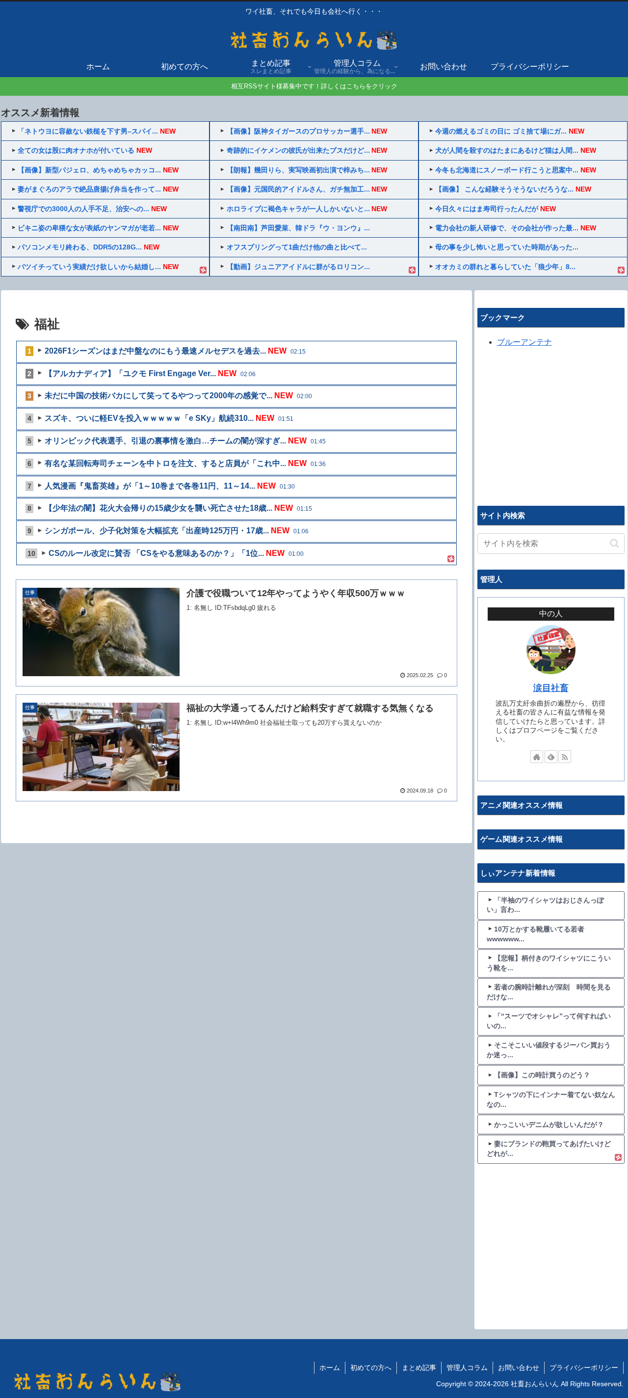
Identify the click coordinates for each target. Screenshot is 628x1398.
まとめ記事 (419, 1367)
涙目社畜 (551, 688)
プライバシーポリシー (584, 1367)
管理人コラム (467, 1367)
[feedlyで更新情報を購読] (551, 756)
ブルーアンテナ (524, 342)
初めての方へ (371, 1367)
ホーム (329, 1367)
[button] (614, 543)
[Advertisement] (551, 425)
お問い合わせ (518, 1367)
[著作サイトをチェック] (536, 756)
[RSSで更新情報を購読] (564, 756)
